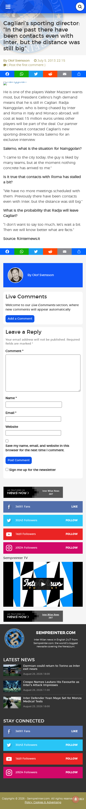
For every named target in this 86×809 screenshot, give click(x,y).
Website (12, 426)
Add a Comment (20, 318)
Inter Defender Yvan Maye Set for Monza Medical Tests (52, 700)
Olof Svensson (19, 60)
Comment (14, 351)
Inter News (51, 491)
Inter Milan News (50, 615)
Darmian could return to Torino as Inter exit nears (51, 668)
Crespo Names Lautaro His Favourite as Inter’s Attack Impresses (51, 684)
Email (11, 413)
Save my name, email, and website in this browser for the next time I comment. (37, 448)
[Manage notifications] (75, 799)
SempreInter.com (55, 633)
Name (11, 398)
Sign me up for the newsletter (32, 470)
